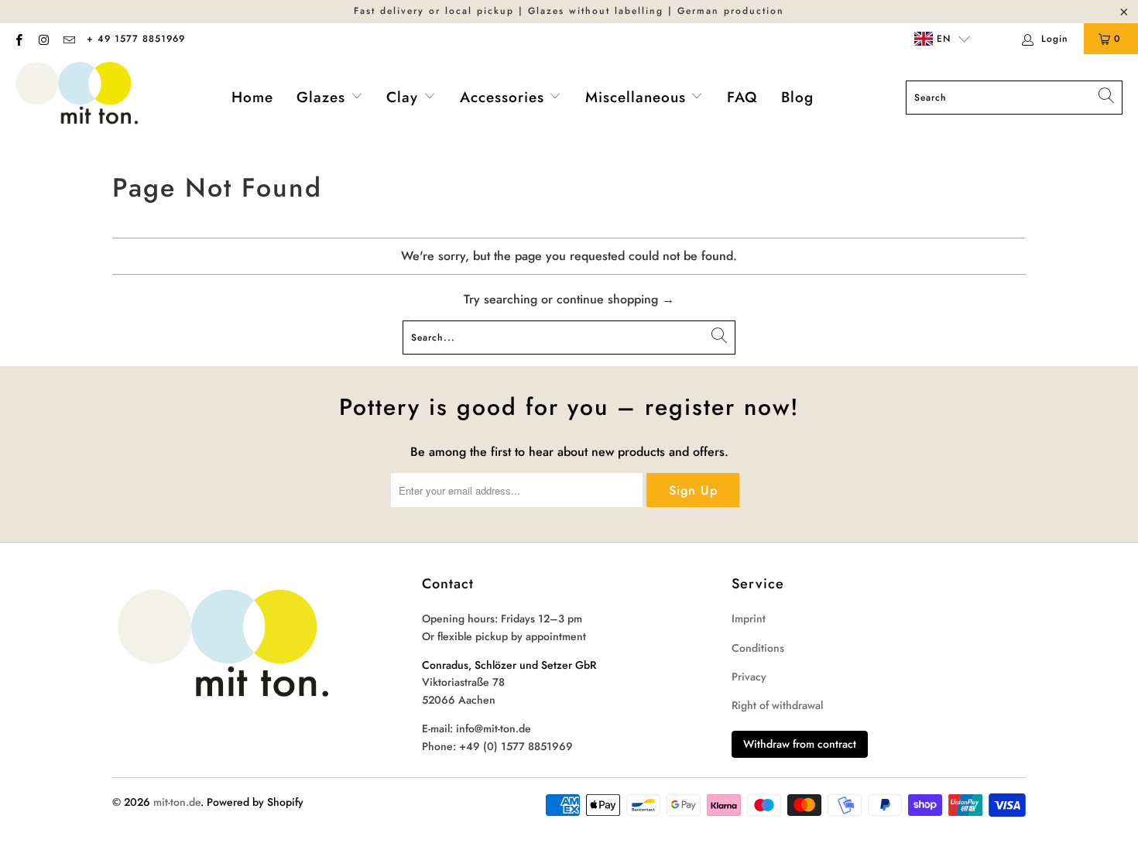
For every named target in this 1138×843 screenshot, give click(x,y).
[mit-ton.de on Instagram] (43, 39)
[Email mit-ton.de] (68, 39)
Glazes (323, 97)
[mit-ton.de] (77, 98)
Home (252, 97)
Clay (404, 97)
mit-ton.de (177, 802)
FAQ (742, 97)
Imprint (749, 618)
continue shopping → (615, 299)
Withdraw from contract (799, 744)
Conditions (758, 648)
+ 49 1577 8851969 (136, 39)
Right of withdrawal (777, 705)
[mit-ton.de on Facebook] (18, 39)
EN (942, 39)
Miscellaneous (638, 97)
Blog (797, 97)
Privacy (749, 676)
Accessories (505, 97)
